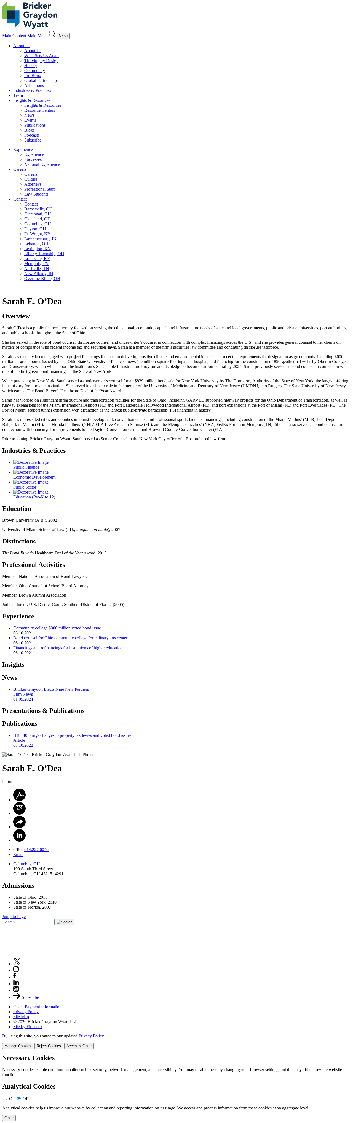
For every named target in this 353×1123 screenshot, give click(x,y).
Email (18, 854)
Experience (23, 149)
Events (30, 120)
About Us (21, 45)
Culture (30, 179)
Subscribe (32, 140)
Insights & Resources (31, 100)
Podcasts (31, 135)
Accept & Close (79, 1046)
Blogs (29, 130)
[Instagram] (16, 970)
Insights (13, 664)
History (30, 65)
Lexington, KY (37, 248)
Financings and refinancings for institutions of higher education (68, 647)
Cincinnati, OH (37, 214)
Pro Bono (32, 75)
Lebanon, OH (36, 243)
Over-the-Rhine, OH (42, 278)
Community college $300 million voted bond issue (57, 628)
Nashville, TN (36, 268)
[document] (176, 1087)
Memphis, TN (36, 263)
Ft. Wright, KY (37, 233)
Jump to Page (14, 916)
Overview (16, 316)
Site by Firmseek (27, 1026)
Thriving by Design (41, 60)
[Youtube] (16, 990)
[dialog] (176, 1041)
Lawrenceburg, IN (40, 238)
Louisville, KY (37, 258)
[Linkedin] (16, 983)
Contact (20, 199)
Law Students (36, 194)
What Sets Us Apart (41, 55)
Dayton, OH (35, 228)
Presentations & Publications (43, 710)
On (12, 1098)
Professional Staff (39, 189)
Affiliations (34, 85)
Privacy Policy (26, 1011)
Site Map (21, 1016)
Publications (35, 125)
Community (34, 70)
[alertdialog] (176, 1087)
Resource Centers (39, 110)
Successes (33, 159)
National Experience (42, 164)
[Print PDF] (19, 799)
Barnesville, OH (38, 209)
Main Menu (37, 35)
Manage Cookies (17, 1046)
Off (26, 1098)
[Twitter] (17, 963)
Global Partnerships (41, 80)
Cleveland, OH (37, 219)
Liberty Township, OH (44, 253)
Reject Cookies (49, 1046)
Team (18, 95)
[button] (19, 826)
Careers (19, 169)
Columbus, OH (37, 224)
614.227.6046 (36, 849)
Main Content (14, 35)
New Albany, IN (38, 273)
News (29, 115)
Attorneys (32, 184)
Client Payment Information (37, 1006)
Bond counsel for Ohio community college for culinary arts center (70, 638)
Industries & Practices (32, 90)
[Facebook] (14, 977)
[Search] (53, 35)
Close (9, 1118)
